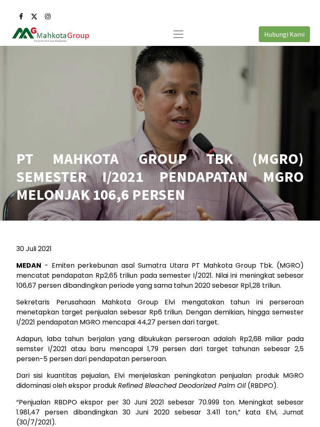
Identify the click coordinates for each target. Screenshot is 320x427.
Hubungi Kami (284, 34)
